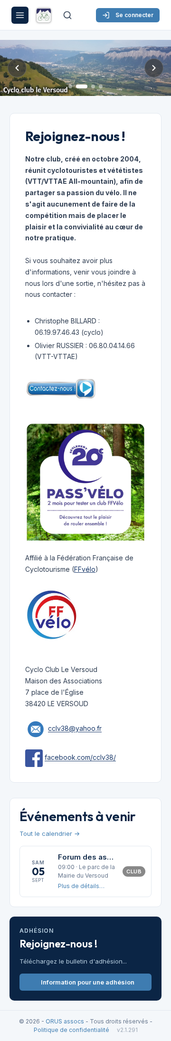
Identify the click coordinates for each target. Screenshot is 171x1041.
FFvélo (84, 569)
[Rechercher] (67, 15)
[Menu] (19, 15)
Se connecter (134, 15)
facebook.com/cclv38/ (80, 758)
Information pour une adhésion (87, 982)
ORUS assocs (65, 1021)
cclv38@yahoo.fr (75, 729)
